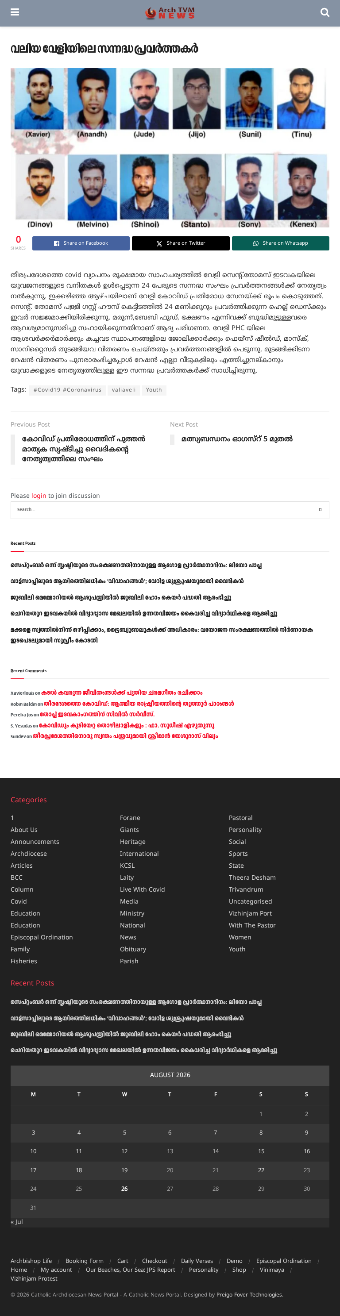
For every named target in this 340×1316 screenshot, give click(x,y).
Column (22, 890)
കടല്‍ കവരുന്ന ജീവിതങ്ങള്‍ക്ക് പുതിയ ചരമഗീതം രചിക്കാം (122, 693)
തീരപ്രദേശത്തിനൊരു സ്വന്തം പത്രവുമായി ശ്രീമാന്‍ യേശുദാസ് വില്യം (125, 736)
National (132, 926)
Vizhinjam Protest (34, 1279)
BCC (17, 878)
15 (261, 1151)
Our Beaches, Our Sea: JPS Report (130, 1270)
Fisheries (24, 962)
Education (25, 914)
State (236, 866)
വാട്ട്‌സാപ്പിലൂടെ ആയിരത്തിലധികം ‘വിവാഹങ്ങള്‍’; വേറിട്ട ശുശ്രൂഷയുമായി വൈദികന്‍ (127, 581)
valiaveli (124, 390)
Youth (154, 390)
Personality (245, 830)
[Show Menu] (15, 13)
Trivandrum (246, 890)
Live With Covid (142, 890)
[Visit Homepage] (170, 13)
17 (33, 1170)
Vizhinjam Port (250, 914)
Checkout (154, 1261)
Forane (130, 818)
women (240, 938)
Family (20, 950)
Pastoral (241, 818)
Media (129, 902)
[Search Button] (325, 13)
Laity (127, 878)
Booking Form (85, 1261)
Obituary (133, 950)
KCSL (127, 866)
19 (124, 1170)
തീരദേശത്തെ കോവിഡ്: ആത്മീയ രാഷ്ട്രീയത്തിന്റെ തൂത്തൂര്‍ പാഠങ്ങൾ (139, 704)
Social (237, 842)
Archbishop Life (31, 1261)
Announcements (35, 842)
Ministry (132, 914)
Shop (239, 1270)
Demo (235, 1261)
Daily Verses (197, 1261)
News (128, 938)
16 (307, 1151)
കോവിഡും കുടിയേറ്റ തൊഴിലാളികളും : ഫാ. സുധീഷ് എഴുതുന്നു (126, 726)
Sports (238, 854)
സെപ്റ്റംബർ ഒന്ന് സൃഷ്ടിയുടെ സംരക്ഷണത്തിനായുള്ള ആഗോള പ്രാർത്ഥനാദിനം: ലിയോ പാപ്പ (136, 565)
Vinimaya (272, 1270)
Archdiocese (29, 854)
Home (19, 1270)
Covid (19, 902)
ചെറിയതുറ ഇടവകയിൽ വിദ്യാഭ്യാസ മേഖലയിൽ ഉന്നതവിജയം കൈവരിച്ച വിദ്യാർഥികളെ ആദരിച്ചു (144, 614)
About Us (24, 830)
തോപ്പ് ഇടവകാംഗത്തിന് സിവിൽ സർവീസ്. (97, 715)
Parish (129, 962)
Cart (122, 1261)
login (38, 496)
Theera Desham (252, 878)
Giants (129, 830)
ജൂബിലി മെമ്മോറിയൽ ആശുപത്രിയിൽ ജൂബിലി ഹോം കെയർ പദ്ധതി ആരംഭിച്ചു (121, 598)
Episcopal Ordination (42, 938)
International (139, 854)
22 (261, 1170)
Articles (22, 866)
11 (79, 1151)
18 (79, 1170)
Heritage (133, 842)
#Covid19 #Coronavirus (68, 390)
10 (33, 1151)
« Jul (17, 1222)
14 (215, 1151)
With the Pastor (252, 926)
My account (56, 1270)
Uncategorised (250, 902)
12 (124, 1151)
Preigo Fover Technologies (249, 1295)
